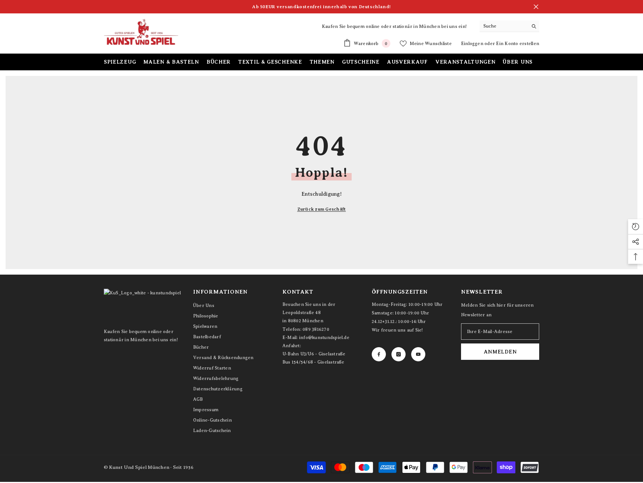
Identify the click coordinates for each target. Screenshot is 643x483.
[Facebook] (379, 354)
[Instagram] (398, 354)
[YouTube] (418, 354)
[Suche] (509, 26)
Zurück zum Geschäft (321, 209)
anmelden (500, 352)
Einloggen (472, 43)
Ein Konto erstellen (517, 43)
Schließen (536, 7)
